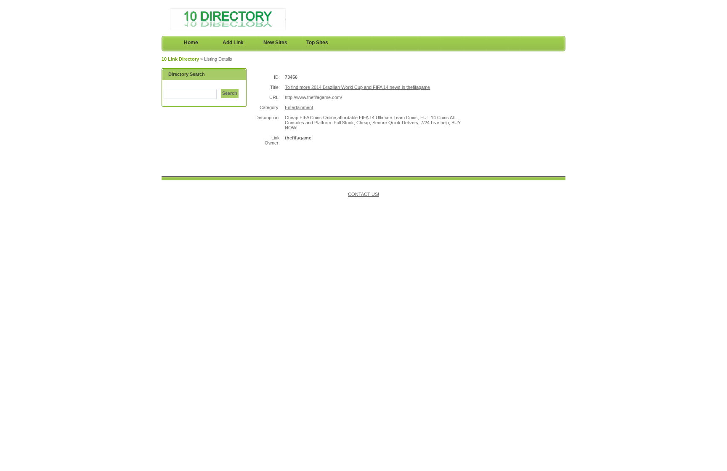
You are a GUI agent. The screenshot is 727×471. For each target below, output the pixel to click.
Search (229, 93)
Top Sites (317, 42)
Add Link (233, 42)
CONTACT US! (363, 194)
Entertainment (299, 107)
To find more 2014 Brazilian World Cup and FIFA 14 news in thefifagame (357, 87)
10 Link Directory (180, 59)
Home (191, 42)
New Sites (275, 42)
